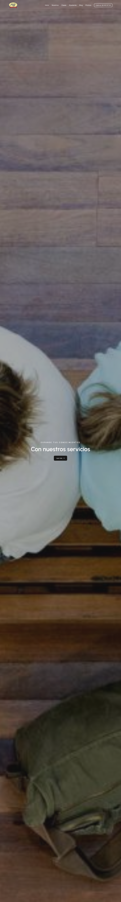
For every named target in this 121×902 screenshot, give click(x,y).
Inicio (47, 5)
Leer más (59, 458)
